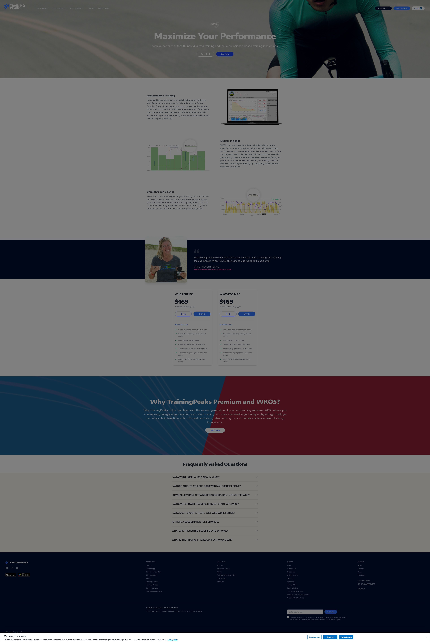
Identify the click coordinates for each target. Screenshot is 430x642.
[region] (215, 637)
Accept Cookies (346, 637)
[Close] (426, 637)
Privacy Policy (172, 640)
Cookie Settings (314, 637)
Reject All (330, 637)
